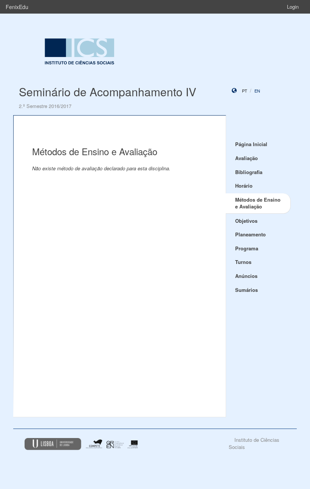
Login (293, 6)
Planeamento (250, 234)
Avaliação (246, 158)
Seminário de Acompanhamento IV (107, 91)
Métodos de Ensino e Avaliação (258, 203)
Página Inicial (251, 144)
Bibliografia (248, 172)
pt (244, 91)
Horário (244, 185)
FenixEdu (17, 7)
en (257, 91)
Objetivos (246, 220)
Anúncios (246, 275)
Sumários (246, 289)
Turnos (243, 261)
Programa (246, 248)
